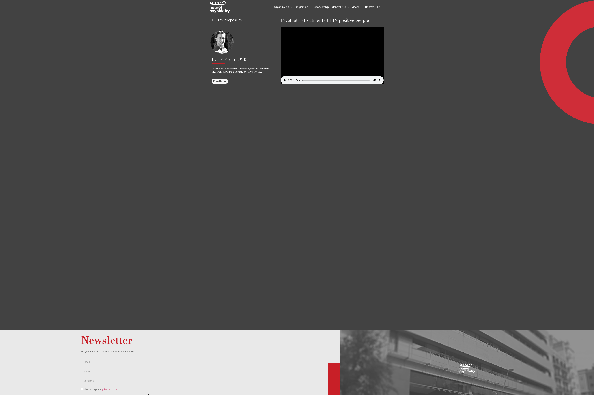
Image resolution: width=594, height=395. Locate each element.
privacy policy (109, 389)
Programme (301, 7)
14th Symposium (229, 20)
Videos (355, 7)
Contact (369, 7)
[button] (219, 81)
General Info (339, 7)
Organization (281, 7)
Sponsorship (321, 7)
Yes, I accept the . (101, 389)
